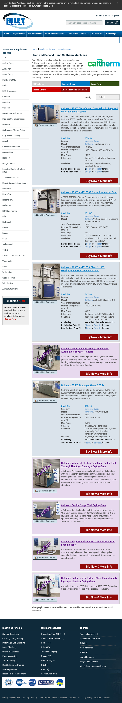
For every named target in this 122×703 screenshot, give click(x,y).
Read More (48, 5)
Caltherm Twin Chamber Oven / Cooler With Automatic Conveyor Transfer (84, 350)
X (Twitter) (88, 697)
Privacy (34, 697)
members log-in (103, 15)
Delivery (72, 697)
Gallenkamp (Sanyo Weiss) (13, 130)
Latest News (97, 33)
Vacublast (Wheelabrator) (13, 255)
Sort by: (88, 97)
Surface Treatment (11, 634)
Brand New (96, 84)
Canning (6, 102)
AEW (4, 57)
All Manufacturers (49, 673)
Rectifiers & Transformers (14, 673)
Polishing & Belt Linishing (13, 642)
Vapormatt (7, 261)
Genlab (5, 141)
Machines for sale (47, 49)
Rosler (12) (46, 656)
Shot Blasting (8, 660)
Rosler (5, 233)
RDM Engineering (9, 211)
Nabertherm (7, 199)
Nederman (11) (47, 660)
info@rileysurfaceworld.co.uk (93, 666)
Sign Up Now (10, 319)
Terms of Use (44, 697)
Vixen (4, 266)
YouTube (97, 697)
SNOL (4, 238)
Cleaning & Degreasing (12, 638)
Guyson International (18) (52, 638)
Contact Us (113, 39)
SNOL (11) (45, 665)
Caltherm (89, 144)
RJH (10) (45, 669)
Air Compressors (9, 669)
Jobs (79, 697)
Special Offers (39, 89)
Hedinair (6, 157)
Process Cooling (9, 656)
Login (88, 168)
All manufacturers (10, 288)
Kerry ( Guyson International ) (14, 183)
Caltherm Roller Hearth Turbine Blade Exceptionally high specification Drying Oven (89, 579)
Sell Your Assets (35, 33)
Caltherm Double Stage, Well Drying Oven (83, 505)
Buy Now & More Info (99, 181)
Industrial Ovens (92, 141)
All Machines (38, 84)
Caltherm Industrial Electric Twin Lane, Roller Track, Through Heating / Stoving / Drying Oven (89, 464)
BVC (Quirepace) (9, 91)
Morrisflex (6, 194)
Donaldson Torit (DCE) (12, 113)
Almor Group (7, 74)
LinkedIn (106, 697)
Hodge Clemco (8, 163)
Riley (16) (45, 647)
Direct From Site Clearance (74, 89)
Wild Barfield (7, 283)
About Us (85, 33)
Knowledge (111, 33)
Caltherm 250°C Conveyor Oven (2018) (82, 385)
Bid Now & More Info (99, 374)
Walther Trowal (8, 277)
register (115, 15)
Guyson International (11, 146)
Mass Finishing (9, 647)
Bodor (5, 85)
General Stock (68, 84)
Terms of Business (59, 697)
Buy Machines (19, 33)
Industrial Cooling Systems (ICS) (13, 170)
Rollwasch (6, 222)
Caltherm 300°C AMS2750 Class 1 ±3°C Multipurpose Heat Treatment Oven (83, 269)
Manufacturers (64, 49)
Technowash (7, 244)
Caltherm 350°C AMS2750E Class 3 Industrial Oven (89, 192)
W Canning (7, 272)
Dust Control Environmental (14, 119)
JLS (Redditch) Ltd (10, 177)
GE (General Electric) (11, 135)
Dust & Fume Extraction (13, 665)
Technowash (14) (49, 651)
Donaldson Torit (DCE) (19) (53, 634)
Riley (4, 216)
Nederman (6, 205)
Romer (5, 227)
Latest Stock (72, 33)
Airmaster (6, 68)
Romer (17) (46, 642)
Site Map (25, 697)
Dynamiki (6, 124)
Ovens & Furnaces (10, 651)
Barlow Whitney (9, 79)
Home (6, 33)
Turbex (5, 250)
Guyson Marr (8, 152)
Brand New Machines (54, 33)
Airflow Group (8, 63)
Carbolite (6, 107)
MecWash (6, 188)
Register (98, 168)
